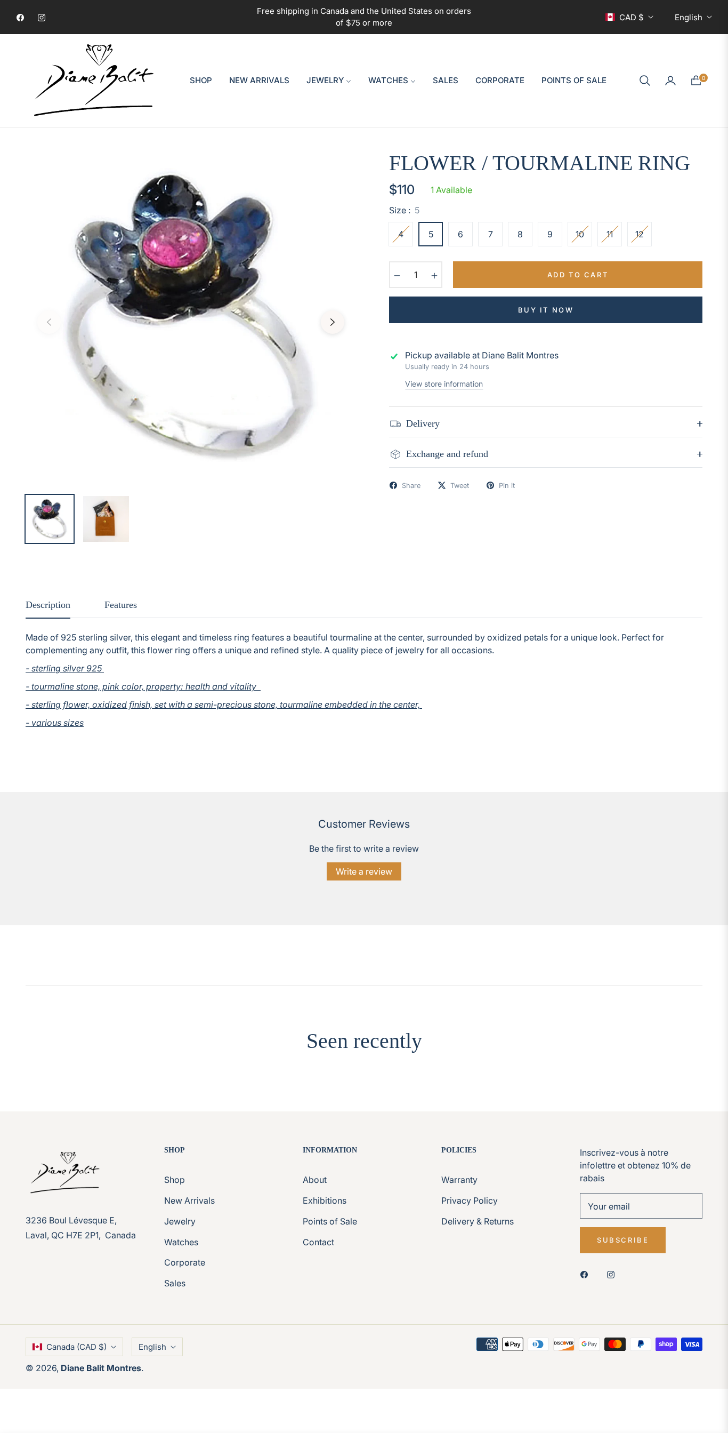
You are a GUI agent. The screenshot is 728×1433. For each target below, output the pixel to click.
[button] (645, 80)
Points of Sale (330, 1221)
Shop (174, 1179)
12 (639, 234)
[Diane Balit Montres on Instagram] (613, 1274)
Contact (318, 1242)
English (688, 17)
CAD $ (631, 17)
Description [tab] (48, 604)
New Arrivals (189, 1200)
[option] (191, 315)
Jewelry (180, 1221)
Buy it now (546, 310)
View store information (444, 383)
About (315, 1179)
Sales (174, 1283)
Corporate (184, 1262)
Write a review (364, 871)
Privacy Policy (469, 1200)
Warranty (459, 1179)
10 (580, 234)
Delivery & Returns (477, 1221)
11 (609, 234)
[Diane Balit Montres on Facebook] (587, 1274)
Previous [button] (49, 322)
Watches (181, 1242)
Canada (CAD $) (76, 1347)
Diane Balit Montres (101, 1368)
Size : (404, 210)
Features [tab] (120, 604)
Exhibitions (324, 1200)
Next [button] (332, 322)
